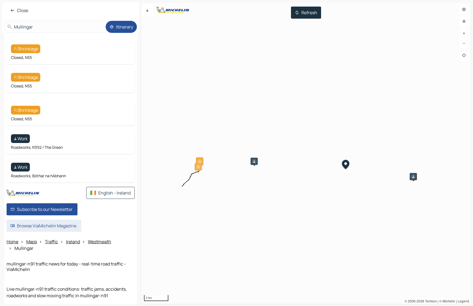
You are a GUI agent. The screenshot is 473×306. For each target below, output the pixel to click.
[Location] (464, 55)
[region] (306, 153)
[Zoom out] (464, 43)
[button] (199, 161)
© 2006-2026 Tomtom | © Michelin (430, 301)
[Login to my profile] (464, 9)
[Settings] (464, 21)
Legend (463, 301)
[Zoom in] (464, 33)
